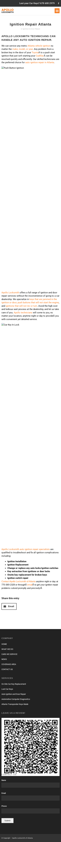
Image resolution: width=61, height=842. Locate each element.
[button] (57, 10)
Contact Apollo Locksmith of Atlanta (18, 581)
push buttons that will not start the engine (38, 302)
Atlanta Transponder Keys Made (14, 704)
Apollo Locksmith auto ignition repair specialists (25, 549)
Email (3, 793)
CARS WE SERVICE (9, 654)
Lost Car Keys (7, 689)
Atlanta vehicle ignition (39, 45)
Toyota (35, 52)
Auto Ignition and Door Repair (13, 694)
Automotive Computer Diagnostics (15, 699)
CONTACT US (7, 669)
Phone (4, 806)
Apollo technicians (23, 312)
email (29, 584)
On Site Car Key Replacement (13, 684)
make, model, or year (22, 49)
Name (3, 780)
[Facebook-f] (59, 3)
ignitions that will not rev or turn (21, 306)
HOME (4, 644)
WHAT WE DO (7, 649)
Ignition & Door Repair (31, 29)
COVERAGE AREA (8, 664)
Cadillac (40, 55)
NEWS (4, 659)
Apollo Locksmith (10, 292)
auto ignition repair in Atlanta (39, 62)
